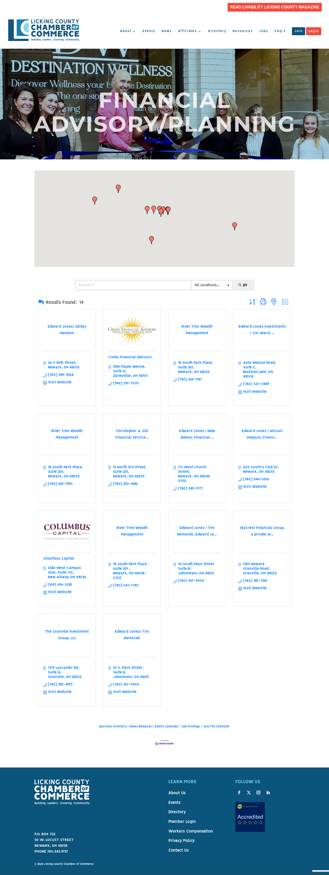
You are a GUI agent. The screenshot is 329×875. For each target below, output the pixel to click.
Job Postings (191, 726)
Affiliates (187, 31)
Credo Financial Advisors (130, 357)
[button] (147, 210)
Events (149, 31)
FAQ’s (280, 31)
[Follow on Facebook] (239, 792)
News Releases (141, 726)
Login (314, 31)
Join (298, 31)
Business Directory (113, 726)
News (167, 31)
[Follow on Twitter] (249, 792)
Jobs (263, 31)
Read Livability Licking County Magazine (274, 7)
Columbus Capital (58, 559)
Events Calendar (167, 726)
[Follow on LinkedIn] (268, 792)
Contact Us (178, 850)
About (126, 31)
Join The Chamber (216, 726)
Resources (243, 31)
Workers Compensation (190, 831)
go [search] (245, 285)
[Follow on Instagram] (258, 792)
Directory (217, 31)
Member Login (182, 822)
